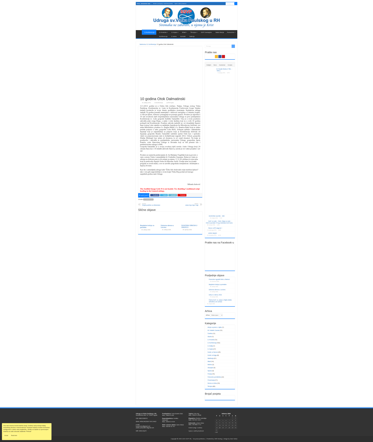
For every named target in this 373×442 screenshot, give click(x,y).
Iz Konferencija (149, 32)
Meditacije (211, 358)
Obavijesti (210, 367)
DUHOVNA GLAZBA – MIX (217, 216)
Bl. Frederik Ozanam (214, 330)
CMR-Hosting (218, 439)
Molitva (210, 364)
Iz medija (210, 346)
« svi (216, 432)
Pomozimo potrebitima (214, 377)
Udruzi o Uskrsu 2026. (215, 295)
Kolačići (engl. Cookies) (195, 427)
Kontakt (183, 36)
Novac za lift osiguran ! (215, 228)
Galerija (191, 36)
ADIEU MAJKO (212, 233)
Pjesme (210, 371)
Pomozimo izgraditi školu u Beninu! (219, 279)
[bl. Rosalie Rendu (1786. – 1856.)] (211, 141)
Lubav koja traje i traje (191, 204)
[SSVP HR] (186, 17)
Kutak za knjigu (212, 355)
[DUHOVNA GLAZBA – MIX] (207, 216)
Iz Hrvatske (163, 32)
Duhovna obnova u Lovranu (217, 289)
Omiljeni (208, 65)
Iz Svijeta (174, 32)
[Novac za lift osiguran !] (206, 228)
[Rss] (220, 4)
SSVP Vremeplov (206, 32)
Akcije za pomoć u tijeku (215, 327)
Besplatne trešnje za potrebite (217, 284)
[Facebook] (222, 4)
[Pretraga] (235, 3)
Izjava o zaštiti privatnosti (180, 3)
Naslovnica (139, 32)
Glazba (210, 336)
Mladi (184, 32)
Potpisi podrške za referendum (151, 204)
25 (219, 427)
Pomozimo (230, 32)
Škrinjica (193, 32)
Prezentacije (211, 380)
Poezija (210, 374)
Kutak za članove (213, 352)
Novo (215, 65)
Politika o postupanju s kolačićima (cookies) (163, 3)
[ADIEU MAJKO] (206, 233)
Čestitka (210, 333)
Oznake (230, 65)
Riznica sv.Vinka (212, 383)
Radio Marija (220, 32)
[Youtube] (224, 4)
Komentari (222, 65)
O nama (173, 36)
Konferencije (163, 36)
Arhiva (208, 315)
